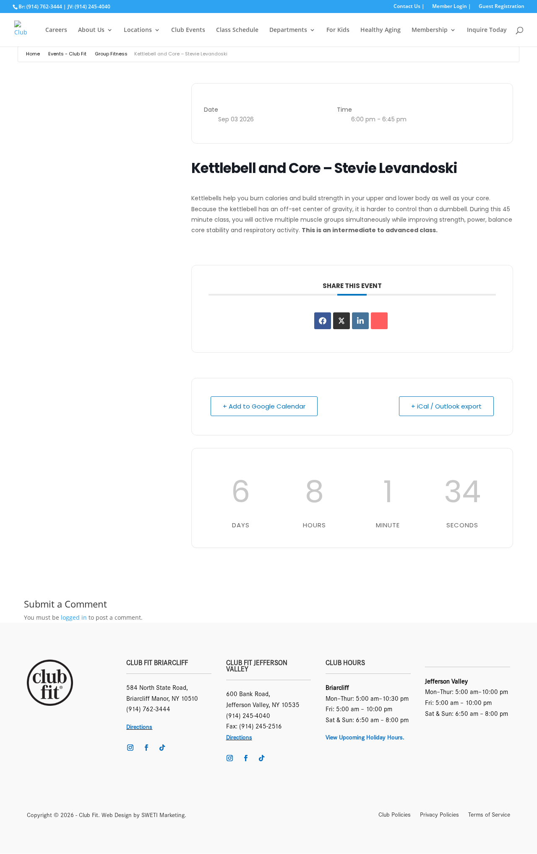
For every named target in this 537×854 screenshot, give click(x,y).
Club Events (188, 30)
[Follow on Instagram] (130, 747)
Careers (56, 30)
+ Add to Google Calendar (264, 406)
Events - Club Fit (67, 53)
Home (33, 53)
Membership (430, 30)
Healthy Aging (380, 30)
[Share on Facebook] (322, 320)
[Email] (379, 320)
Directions (139, 727)
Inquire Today (487, 30)
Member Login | (451, 7)
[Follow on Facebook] (146, 747)
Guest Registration (501, 7)
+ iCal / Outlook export (446, 406)
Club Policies (394, 815)
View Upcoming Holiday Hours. (365, 737)
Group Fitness (111, 53)
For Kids (337, 30)
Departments (288, 30)
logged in (74, 617)
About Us (91, 30)
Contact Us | (409, 7)
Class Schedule (237, 30)
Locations (138, 30)
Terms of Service (489, 815)
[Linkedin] (360, 320)
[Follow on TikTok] (162, 747)
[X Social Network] (341, 320)
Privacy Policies (439, 815)
